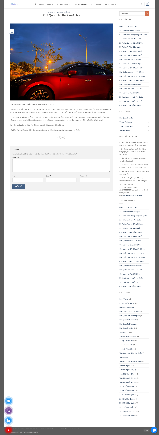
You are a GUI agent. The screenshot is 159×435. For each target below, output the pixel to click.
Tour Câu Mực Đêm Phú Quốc (130, 353)
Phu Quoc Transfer (45, 4)
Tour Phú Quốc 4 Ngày (127, 382)
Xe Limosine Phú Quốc (127, 411)
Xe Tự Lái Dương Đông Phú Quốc (131, 43)
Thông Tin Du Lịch (63, 4)
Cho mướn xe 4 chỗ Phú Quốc (130, 105)
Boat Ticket (123, 299)
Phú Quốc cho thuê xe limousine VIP (132, 76)
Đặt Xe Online (110, 4)
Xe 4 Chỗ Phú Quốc (68, 12)
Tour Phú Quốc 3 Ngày (127, 378)
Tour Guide (123, 357)
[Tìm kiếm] (35, 4)
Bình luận (16, 157)
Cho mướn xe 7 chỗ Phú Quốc (130, 93)
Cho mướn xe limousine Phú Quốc (131, 80)
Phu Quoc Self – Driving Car (129, 316)
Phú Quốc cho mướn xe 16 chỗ (130, 84)
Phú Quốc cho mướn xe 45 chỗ (130, 55)
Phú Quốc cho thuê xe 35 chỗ (130, 59)
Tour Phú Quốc (96, 4)
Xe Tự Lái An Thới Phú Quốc (130, 47)
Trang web (83, 176)
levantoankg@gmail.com (132, 195)
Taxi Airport (123, 332)
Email (48, 176)
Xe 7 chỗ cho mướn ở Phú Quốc (131, 101)
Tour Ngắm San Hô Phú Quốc (130, 361)
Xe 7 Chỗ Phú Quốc (126, 407)
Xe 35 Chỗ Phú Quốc (127, 395)
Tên (14, 176)
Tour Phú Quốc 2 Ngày (127, 374)
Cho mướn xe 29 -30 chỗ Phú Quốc (132, 68)
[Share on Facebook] (59, 137)
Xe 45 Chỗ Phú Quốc (127, 403)
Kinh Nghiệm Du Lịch (127, 303)
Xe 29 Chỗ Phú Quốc (127, 390)
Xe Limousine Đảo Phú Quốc (129, 30)
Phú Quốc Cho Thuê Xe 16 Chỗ (130, 89)
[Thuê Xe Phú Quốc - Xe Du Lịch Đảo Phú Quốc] (20, 4)
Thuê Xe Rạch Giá (125, 349)
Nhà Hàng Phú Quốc (127, 307)
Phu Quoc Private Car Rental (130, 311)
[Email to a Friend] (63, 137)
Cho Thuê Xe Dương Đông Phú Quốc (133, 35)
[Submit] (147, 13)
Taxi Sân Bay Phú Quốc (127, 336)
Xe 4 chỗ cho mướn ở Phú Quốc (131, 97)
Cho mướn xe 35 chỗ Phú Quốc (130, 64)
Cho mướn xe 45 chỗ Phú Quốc (130, 51)
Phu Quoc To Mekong (127, 324)
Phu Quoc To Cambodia (128, 320)
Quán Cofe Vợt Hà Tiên (128, 26)
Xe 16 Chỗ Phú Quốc (127, 386)
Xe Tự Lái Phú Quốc (126, 415)
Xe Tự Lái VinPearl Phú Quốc (130, 39)
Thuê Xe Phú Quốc (80, 4)
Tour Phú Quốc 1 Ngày (127, 370)
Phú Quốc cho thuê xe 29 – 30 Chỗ (131, 72)
